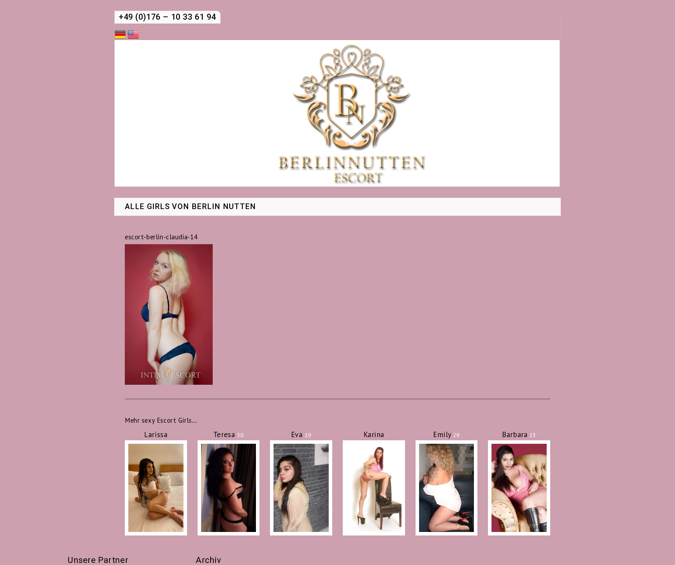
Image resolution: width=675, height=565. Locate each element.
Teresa (228, 434)
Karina (374, 434)
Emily (446, 434)
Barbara (519, 434)
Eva (301, 434)
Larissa (155, 434)
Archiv (208, 560)
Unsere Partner (98, 560)
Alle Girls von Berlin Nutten (190, 207)
